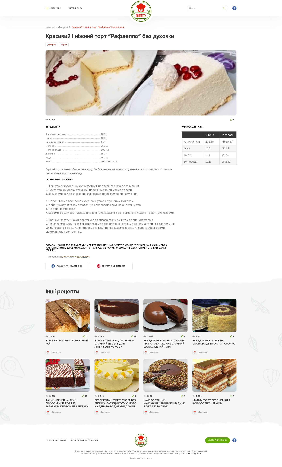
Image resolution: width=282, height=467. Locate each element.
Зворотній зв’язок (217, 440)
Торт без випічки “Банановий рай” (67, 342)
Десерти (51, 45)
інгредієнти (75, 8)
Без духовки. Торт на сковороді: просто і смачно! (214, 342)
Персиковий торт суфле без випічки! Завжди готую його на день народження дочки (115, 403)
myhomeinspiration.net (74, 257)
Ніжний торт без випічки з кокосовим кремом (211, 402)
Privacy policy (194, 453)
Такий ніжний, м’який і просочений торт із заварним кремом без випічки (67, 403)
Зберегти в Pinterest (113, 266)
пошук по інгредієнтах (84, 440)
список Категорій (56, 440)
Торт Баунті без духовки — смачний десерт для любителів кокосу (114, 343)
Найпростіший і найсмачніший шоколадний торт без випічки (164, 403)
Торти (64, 45)
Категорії (55, 8)
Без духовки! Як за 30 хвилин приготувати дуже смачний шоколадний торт (164, 343)
